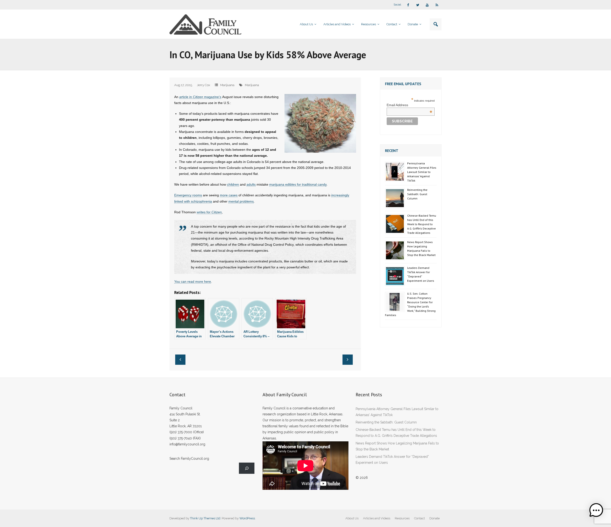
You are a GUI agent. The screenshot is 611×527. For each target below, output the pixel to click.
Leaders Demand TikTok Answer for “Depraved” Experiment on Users (420, 274)
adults (251, 184)
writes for (209, 212)
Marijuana (227, 85)
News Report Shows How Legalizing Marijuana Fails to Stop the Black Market (421, 248)
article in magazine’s (200, 97)
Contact (419, 518)
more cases (228, 195)
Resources (402, 518)
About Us (351, 518)
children (233, 184)
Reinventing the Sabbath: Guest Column (417, 194)
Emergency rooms (188, 195)
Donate (434, 518)
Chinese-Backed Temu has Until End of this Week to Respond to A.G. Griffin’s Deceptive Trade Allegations (421, 224)
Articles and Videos (376, 518)
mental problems (241, 201)
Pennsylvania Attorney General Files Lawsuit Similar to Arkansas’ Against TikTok (421, 172)
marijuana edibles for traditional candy (298, 184)
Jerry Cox (203, 85)
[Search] (246, 468)
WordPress (247, 518)
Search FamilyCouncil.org (189, 458)
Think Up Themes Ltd (205, 518)
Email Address (409, 105)
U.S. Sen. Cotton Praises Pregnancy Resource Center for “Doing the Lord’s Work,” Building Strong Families (410, 304)
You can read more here (192, 281)
